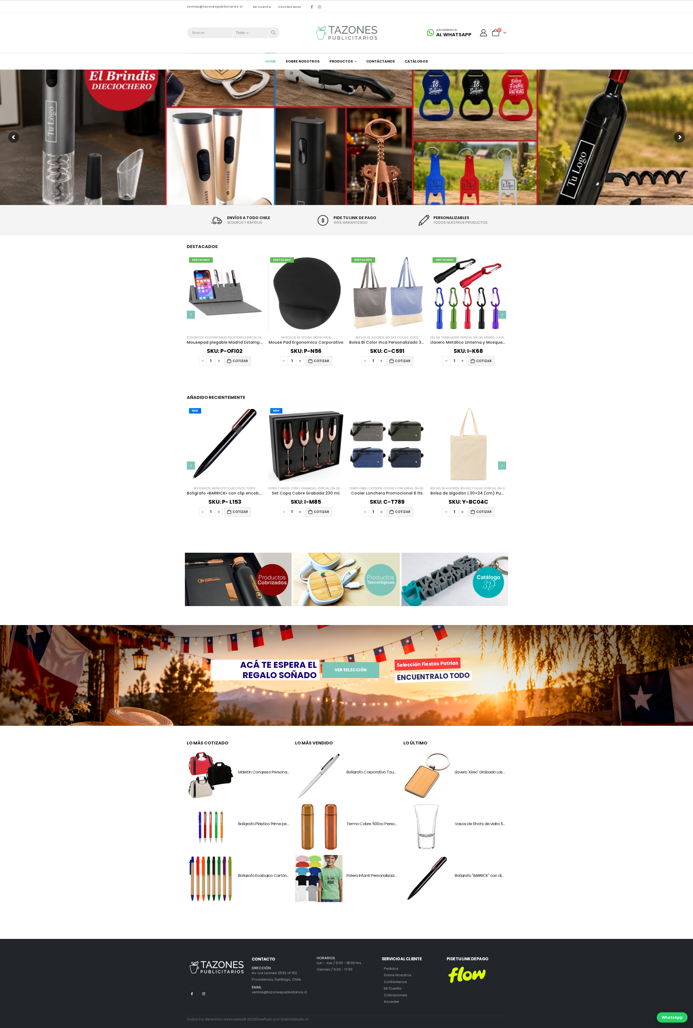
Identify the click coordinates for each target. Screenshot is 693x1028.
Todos (339, 338)
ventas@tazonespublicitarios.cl (214, 6)
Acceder (391, 1001)
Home (270, 61)
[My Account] (483, 32)
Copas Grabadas (303, 488)
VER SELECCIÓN (351, 670)
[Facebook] (311, 6)
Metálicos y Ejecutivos (228, 488)
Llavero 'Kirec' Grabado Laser (480, 772)
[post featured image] (210, 775)
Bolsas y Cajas (322, 338)
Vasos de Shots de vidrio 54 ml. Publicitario (493, 824)
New (195, 411)
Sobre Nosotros (302, 61)
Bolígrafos (202, 488)
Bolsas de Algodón (295, 338)
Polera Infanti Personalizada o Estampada (384, 875)
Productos (341, 61)
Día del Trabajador (369, 338)
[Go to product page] (387, 444)
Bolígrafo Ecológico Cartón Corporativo (274, 875)
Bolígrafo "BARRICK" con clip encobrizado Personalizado (505, 875)
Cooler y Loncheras (398, 488)
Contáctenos (395, 981)
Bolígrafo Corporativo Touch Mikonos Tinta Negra (391, 772)
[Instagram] (319, 6)
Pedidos (391, 968)
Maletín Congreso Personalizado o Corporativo (281, 772)
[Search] (273, 32)
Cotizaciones (395, 995)
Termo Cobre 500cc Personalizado (378, 824)
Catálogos (416, 61)
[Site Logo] (346, 32)
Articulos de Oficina (221, 338)
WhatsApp (672, 1017)
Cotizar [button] (246, 361)
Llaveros (427, 338)
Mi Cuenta (392, 988)
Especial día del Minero (402, 338)
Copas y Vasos (447, 338)
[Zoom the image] (238, 556)
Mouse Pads (247, 338)
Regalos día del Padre (476, 338)
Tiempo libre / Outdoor (365, 488)
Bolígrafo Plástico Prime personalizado (273, 824)
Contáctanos (289, 7)
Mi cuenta (262, 7)
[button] (191, 315)
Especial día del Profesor (503, 488)
